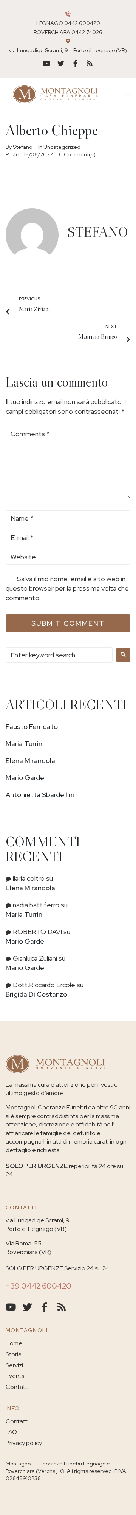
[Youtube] (46, 63)
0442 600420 (82, 23)
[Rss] (89, 63)
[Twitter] (60, 63)
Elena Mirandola (30, 760)
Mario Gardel (26, 777)
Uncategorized (61, 147)
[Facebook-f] (75, 63)
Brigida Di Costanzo (36, 994)
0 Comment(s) (77, 154)
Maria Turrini (25, 743)
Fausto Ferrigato (32, 726)
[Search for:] (59, 655)
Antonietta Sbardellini (40, 794)
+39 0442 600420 (38, 1286)
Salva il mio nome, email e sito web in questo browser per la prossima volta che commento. (67, 588)
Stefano (22, 147)
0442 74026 (86, 32)
